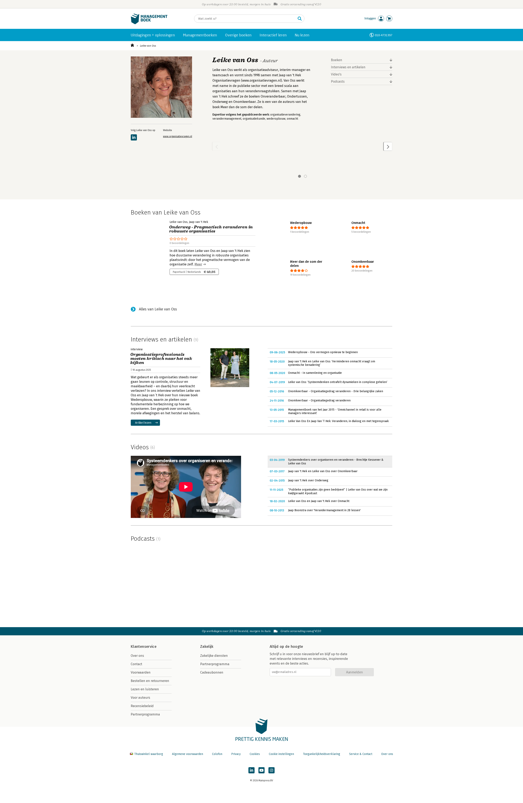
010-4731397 (383, 35)
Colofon (217, 754)
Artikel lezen (143, 422)
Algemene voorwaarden (187, 754)
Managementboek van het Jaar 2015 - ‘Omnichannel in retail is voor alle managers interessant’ (334, 411)
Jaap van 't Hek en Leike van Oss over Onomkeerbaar (323, 471)
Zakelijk (206, 646)
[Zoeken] (300, 19)
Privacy (236, 754)
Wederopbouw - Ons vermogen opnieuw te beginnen (323, 352)
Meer (198, 264)
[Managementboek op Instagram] (271, 770)
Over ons (137, 656)
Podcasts (338, 81)
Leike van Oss (148, 45)
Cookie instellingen (281, 754)
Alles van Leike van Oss (158, 309)
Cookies (255, 754)
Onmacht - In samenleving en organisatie (315, 373)
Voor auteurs (140, 698)
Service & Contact (360, 754)
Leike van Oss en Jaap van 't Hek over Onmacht (318, 501)
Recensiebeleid (142, 706)
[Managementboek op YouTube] (261, 770)
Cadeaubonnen (211, 672)
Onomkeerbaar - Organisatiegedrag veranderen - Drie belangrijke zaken (335, 391)
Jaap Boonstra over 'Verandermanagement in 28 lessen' (324, 510)
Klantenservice (143, 646)
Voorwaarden (141, 672)
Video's (336, 74)
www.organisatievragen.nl (177, 136)
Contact (136, 664)
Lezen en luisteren (145, 689)
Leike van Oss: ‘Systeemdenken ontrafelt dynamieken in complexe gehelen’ (337, 382)
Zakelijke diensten (214, 656)
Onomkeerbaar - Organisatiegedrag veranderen (319, 400)
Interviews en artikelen (348, 67)
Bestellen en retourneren (150, 681)
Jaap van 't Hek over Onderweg (308, 480)
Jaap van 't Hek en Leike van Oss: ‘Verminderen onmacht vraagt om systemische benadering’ (331, 363)
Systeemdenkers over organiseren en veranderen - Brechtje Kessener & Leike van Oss (335, 461)
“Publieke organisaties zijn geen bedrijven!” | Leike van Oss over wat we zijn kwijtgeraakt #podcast (338, 491)
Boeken (336, 60)
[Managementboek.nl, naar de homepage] (149, 23)
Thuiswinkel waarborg (148, 754)
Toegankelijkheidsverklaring (321, 754)
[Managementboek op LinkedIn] (251, 770)
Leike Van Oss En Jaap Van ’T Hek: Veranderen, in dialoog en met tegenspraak (338, 421)
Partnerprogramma (145, 714)
